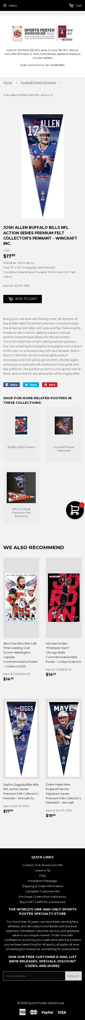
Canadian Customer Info (43, 891)
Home (7, 82)
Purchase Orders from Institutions (42, 896)
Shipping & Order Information (42, 886)
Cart (78, 5)
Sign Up (73, 976)
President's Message (42, 881)
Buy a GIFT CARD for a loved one (42, 902)
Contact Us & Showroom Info (42, 865)
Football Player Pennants (38, 82)
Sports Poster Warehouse (46, 1003)
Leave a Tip (43, 870)
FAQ (42, 875)
